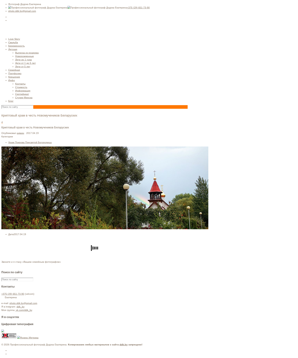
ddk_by (20, 306)
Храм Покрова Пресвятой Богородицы (30, 142)
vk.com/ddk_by (23, 310)
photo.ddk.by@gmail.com (22, 11)
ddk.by (124, 344)
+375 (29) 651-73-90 (138, 7)
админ (20, 133)
